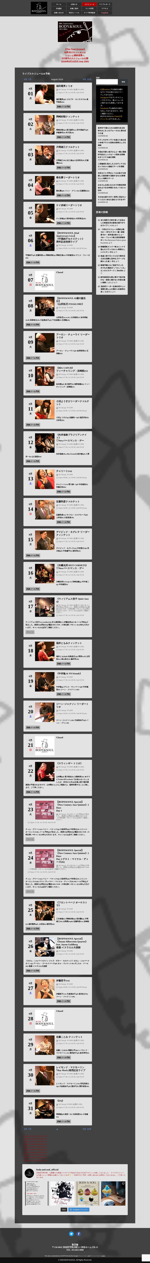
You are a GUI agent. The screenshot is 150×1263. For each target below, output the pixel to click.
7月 (29, 79)
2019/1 (26, 1147)
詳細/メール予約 (63, 107)
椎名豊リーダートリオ (68, 177)
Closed (59, 272)
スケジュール (89, 4)
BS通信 (59, 8)
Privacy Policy (83, 1256)
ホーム (58, 4)
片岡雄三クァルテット (68, 147)
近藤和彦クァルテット (68, 501)
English (104, 12)
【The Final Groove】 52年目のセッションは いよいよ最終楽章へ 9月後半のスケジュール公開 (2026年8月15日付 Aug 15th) (75, 55)
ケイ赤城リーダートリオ (69, 205)
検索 (98, 77)
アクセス (104, 8)
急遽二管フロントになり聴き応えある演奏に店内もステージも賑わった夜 (113, 258)
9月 (84, 79)
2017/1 (26, 1152)
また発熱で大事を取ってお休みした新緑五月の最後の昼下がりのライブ (113, 223)
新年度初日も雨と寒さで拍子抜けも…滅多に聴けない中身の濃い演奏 (113, 280)
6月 (25, 79)
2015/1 (26, 1158)
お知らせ (74, 4)
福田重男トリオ (64, 86)
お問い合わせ (59, 12)
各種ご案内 (74, 8)
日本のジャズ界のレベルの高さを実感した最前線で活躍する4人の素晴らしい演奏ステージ (112, 176)
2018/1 (26, 1150)
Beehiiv (120, 270)
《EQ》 (60, 1100)
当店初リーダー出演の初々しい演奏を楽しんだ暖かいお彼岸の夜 (113, 289)
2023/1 (26, 1136)
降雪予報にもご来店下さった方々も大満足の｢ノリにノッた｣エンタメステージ (113, 268)
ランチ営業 (89, 8)
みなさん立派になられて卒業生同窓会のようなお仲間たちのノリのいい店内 (112, 187)
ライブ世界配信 (89, 12)
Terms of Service (96, 1256)
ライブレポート (105, 4)
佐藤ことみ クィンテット (69, 1037)
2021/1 (26, 1142)
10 (41, 1136)
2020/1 (26, 1144)
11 (43, 1136)
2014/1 (26, 1160)
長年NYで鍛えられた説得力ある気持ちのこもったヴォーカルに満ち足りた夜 (112, 130)
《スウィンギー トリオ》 (69, 763)
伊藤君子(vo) (63, 980)
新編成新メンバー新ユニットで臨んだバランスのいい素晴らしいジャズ (113, 249)
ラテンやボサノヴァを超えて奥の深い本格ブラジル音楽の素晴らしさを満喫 (112, 142)
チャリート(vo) (64, 471)
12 (46, 1136)
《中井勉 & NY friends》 (69, 673)
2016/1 (26, 1155)
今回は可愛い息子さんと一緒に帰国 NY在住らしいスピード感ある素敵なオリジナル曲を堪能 (112, 154)
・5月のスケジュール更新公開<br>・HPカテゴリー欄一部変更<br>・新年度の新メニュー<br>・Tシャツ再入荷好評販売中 (113, 234)
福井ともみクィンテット (69, 643)
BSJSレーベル (74, 12)
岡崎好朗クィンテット (68, 116)
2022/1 (26, 1139)
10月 (89, 79)
